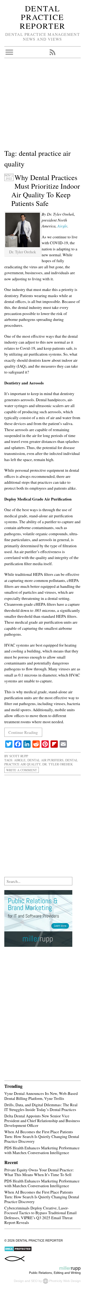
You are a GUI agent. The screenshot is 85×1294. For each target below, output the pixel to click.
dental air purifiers (45, 760)
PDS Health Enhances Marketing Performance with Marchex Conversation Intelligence (42, 1150)
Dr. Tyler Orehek (57, 764)
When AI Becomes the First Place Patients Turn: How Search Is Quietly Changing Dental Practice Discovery (41, 1136)
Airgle (62, 226)
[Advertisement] (42, 105)
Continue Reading (23, 732)
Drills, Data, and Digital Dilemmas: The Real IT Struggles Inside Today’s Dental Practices (41, 1107)
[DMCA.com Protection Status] (18, 1250)
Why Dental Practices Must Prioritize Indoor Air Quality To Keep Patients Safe (45, 190)
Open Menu (9, 52)
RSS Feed (52, 52)
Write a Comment (21, 770)
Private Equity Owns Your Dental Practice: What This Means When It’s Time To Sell (39, 1172)
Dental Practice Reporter (43, 17)
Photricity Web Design (65, 1281)
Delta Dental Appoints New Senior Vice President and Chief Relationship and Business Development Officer (42, 1120)
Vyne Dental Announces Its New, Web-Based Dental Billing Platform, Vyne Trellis (41, 1096)
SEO (34, 1281)
